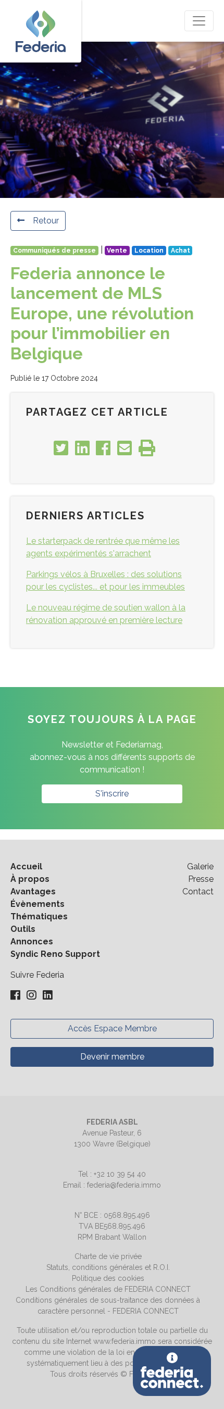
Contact (198, 891)
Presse (201, 879)
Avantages (33, 891)
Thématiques (39, 916)
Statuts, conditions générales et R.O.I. (108, 1267)
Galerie (200, 866)
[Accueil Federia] (40, 31)
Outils (22, 929)
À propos (29, 879)
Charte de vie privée (108, 1256)
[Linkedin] (48, 996)
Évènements (37, 904)
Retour (46, 221)
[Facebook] (16, 996)
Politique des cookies (108, 1278)
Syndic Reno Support (55, 954)
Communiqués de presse (54, 250)
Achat (180, 250)
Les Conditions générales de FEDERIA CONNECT (108, 1289)
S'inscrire (112, 794)
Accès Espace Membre (112, 1028)
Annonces (31, 941)
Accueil (26, 866)
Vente (117, 250)
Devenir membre (112, 1057)
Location (149, 250)
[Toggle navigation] (199, 20)
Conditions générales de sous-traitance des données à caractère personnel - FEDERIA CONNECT (108, 1305)
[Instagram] (33, 996)
